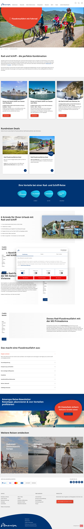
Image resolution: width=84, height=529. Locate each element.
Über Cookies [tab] (59, 254)
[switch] (35, 273)
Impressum (27, 518)
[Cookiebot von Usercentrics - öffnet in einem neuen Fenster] (61, 250)
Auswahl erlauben (42, 277)
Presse (36, 503)
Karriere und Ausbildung (40, 498)
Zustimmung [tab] (24, 254)
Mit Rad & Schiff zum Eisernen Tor (69, 101)
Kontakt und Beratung (22, 500)
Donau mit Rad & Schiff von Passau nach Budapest (14, 102)
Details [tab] (42, 254)
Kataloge (3, 502)
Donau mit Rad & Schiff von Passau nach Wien (41, 102)
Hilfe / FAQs (20, 496)
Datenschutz (27, 520)
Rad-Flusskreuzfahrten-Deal (12, 157)
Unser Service (4, 498)
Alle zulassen (58, 277)
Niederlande (48, 63)
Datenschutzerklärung (25, 265)
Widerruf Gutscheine (5, 506)
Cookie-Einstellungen (29, 522)
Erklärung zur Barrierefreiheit (30, 524)
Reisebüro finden (21, 502)
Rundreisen (6, 48)
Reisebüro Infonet (5, 496)
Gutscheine (3, 503)
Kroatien (9, 64)
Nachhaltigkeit (38, 500)
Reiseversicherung (5, 500)
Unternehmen (38, 496)
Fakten (19, 498)
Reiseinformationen (22, 503)
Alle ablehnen (25, 277)
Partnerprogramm (39, 502)
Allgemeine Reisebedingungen (31, 525)
